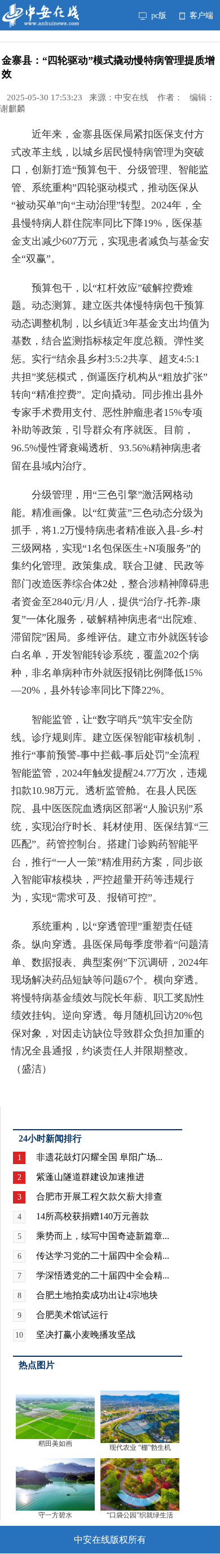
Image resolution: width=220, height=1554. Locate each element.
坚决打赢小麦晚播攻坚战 (85, 1334)
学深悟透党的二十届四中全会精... (102, 1275)
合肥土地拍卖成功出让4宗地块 (97, 1295)
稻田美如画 (55, 1444)
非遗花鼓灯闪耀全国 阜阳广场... (99, 1157)
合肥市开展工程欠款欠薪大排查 (99, 1196)
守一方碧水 (55, 1515)
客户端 (200, 15)
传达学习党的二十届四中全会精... (102, 1255)
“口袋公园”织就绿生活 (140, 1515)
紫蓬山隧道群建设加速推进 (90, 1177)
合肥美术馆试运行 (72, 1315)
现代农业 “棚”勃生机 (140, 1447)
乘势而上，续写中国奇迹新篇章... (102, 1236)
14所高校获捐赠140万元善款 (92, 1216)
